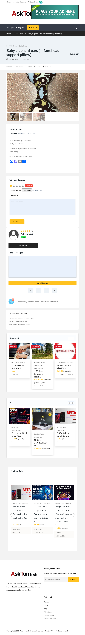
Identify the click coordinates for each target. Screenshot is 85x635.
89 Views (38, 529)
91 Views (60, 533)
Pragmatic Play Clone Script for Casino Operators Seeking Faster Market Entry (63, 514)
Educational (15, 362)
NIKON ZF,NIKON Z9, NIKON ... (40, 443)
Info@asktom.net (61, 631)
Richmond (22, 301)
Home (8, 34)
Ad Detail (19, 34)
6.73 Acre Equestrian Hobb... (39, 374)
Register (21, 28)
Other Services (62, 362)
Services (22, 362)
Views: (25, 59)
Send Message (42, 283)
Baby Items (23, 46)
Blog (45, 608)
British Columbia (50, 301)
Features (9, 67)
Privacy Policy (49, 615)
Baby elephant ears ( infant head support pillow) (45, 34)
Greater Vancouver (35, 301)
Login (11, 28)
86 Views (17, 529)
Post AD (34, 28)
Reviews (37, 67)
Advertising (48, 612)
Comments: (14, 195)
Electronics (38, 437)
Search (9, 2)
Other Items (61, 430)
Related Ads (47, 67)
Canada (60, 301)
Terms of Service (50, 618)
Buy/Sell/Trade (11, 46)
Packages (23, 2)
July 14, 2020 (13, 59)
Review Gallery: (15, 190)
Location (29, 67)
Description (19, 67)
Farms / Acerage (39, 362)
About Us (16, 2)
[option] (20, 360)
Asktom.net (24, 631)
